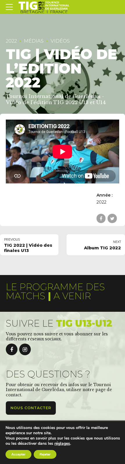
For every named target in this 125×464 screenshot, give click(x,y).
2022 (11, 41)
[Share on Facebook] (101, 218)
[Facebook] (11, 349)
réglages (62, 443)
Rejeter (45, 454)
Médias (34, 41)
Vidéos (60, 41)
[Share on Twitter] (112, 218)
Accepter (18, 454)
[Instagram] (25, 349)
